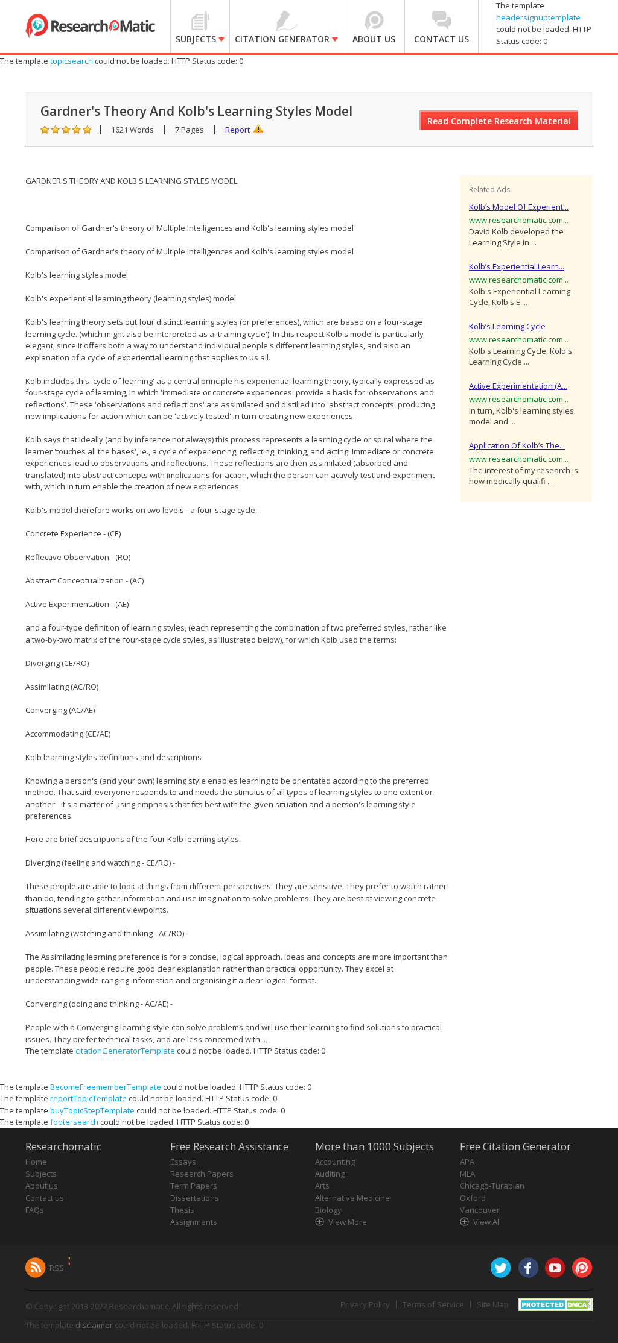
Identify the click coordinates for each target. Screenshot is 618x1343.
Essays (183, 1161)
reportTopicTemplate (88, 1098)
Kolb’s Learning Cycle (507, 326)
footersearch (74, 1121)
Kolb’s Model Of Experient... (519, 206)
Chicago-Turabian (492, 1185)
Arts (322, 1185)
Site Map (493, 1304)
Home (36, 1161)
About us (41, 1185)
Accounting (335, 1161)
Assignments (193, 1221)
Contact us (44, 1197)
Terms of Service (433, 1304)
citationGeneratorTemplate (125, 1050)
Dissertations (194, 1197)
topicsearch (71, 60)
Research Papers (202, 1173)
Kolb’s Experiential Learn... (516, 266)
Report (237, 129)
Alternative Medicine (352, 1197)
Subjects (41, 1173)
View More (347, 1221)
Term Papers (193, 1185)
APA (467, 1161)
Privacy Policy (365, 1304)
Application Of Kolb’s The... (517, 445)
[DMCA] (555, 1303)
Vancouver (480, 1209)
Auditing (330, 1173)
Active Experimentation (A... (518, 385)
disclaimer (94, 1324)
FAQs (34, 1209)
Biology (328, 1209)
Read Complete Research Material (499, 121)
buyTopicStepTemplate (92, 1110)
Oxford (473, 1197)
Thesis (182, 1209)
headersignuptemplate (538, 17)
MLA (467, 1173)
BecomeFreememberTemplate (105, 1086)
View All (487, 1221)
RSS (56, 1267)
